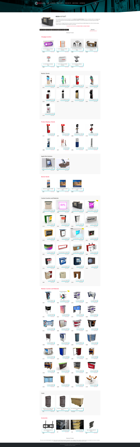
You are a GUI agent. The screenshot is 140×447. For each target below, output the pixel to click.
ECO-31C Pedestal (65, 266)
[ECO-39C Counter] (91, 233)
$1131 (87, 150)
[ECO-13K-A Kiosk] (62, 129)
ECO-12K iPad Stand (93, 85)
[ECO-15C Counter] (62, 275)
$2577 (58, 101)
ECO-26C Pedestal (65, 342)
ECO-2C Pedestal (65, 238)
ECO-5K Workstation (93, 99)
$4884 (44, 150)
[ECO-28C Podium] (77, 261)
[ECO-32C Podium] (77, 324)
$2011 (44, 316)
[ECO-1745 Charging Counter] (77, 205)
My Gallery (52, 3)
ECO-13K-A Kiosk (65, 134)
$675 (43, 411)
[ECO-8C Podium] (48, 275)
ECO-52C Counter (79, 224)
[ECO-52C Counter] (77, 219)
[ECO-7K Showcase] (77, 143)
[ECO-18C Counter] (62, 380)
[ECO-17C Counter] (91, 380)
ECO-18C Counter (65, 384)
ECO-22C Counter (94, 314)
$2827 (58, 240)
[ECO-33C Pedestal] (62, 219)
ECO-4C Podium (94, 342)
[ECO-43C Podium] (77, 309)
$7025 (58, 67)
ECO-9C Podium (94, 356)
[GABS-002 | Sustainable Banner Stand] (62, 183)
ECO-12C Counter (79, 370)
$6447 (58, 254)
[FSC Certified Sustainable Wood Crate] (77, 401)
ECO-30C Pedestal (51, 342)
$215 (43, 170)
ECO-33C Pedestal (65, 224)
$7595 (87, 226)
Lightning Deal (82, 3)
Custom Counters (55, 29)
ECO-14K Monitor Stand (64, 85)
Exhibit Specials (75, 3)
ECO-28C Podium (80, 266)
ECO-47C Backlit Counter (92, 210)
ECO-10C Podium (51, 370)
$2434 (58, 386)
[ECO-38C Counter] (48, 324)
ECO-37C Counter (51, 224)
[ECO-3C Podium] (91, 324)
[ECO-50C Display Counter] (62, 247)
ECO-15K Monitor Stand (50, 85)
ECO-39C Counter (94, 238)
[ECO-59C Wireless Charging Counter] (62, 44)
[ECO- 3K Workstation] (48, 143)
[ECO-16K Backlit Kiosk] (62, 295)
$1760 (87, 386)
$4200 (44, 212)
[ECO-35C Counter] (62, 324)
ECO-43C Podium (80, 314)
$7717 (44, 358)
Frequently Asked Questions (71, 26)
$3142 (72, 282)
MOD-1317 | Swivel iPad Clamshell (48, 168)
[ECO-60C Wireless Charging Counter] (48, 44)
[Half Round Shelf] (77, 425)
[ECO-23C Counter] (48, 352)
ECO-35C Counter (65, 328)
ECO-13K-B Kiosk (51, 134)
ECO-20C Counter (79, 384)
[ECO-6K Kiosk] (62, 143)
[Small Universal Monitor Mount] (91, 425)
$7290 (44, 372)
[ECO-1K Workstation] (48, 94)
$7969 (87, 52)
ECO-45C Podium (51, 314)
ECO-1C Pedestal (51, 300)
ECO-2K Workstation (64, 99)
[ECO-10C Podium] (48, 366)
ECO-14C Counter (51, 384)
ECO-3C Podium (94, 328)
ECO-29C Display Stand (79, 134)
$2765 (87, 268)
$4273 (58, 136)
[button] (67, 30)
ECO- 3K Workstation (50, 148)
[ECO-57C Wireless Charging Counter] (91, 44)
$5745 (58, 87)
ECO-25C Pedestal (79, 342)
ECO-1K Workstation (50, 99)
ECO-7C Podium (94, 266)
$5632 (58, 302)
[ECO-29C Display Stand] (77, 129)
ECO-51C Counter (94, 224)
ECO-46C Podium (94, 300)
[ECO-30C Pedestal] (48, 338)
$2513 (58, 282)
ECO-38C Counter (51, 328)
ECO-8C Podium (51, 280)
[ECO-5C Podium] (62, 352)
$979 (43, 191)
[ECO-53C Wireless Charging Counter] (77, 59)
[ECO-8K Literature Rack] (91, 143)
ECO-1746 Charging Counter (63, 210)
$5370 (44, 240)
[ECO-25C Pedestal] (77, 338)
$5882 (58, 330)
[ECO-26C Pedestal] (62, 338)
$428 (43, 433)
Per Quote (73, 411)
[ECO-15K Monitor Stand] (48, 80)
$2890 (72, 358)
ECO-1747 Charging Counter (49, 210)
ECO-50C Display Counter (63, 252)
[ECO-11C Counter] (62, 366)
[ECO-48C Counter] (48, 233)
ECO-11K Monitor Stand (50, 113)
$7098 (58, 372)
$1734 (87, 136)
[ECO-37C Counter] (48, 219)
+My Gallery (52, 51)
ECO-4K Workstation (79, 99)
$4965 (87, 372)
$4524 (58, 268)
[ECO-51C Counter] (91, 219)
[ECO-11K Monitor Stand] (48, 108)
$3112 (44, 268)
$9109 (44, 52)
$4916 (87, 240)
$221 (72, 432)
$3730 (44, 226)
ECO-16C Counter (79, 280)
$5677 (58, 150)
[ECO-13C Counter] (91, 366)
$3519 (72, 101)
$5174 (72, 87)
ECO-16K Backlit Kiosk (64, 300)
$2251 (44, 302)
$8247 (44, 254)
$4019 (72, 226)
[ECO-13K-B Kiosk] (48, 129)
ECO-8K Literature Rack (93, 148)
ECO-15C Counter (65, 280)
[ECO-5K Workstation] (91, 94)
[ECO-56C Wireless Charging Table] (48, 59)
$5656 (87, 101)
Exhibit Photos (59, 3)
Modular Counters (61, 29)
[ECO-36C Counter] (91, 247)
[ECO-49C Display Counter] (77, 247)
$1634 (87, 87)
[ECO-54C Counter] (48, 247)
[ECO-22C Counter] (91, 309)
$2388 (72, 136)
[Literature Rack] (62, 425)
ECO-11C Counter (65, 370)
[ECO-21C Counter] (77, 295)
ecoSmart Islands (86, 26)
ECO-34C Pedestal (51, 266)
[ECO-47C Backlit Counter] (91, 205)
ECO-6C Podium (80, 356)
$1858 (58, 344)
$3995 (58, 212)
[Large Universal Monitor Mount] (48, 425)
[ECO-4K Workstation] (77, 94)
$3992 (72, 330)
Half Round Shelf (79, 430)
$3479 (72, 302)
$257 (86, 433)
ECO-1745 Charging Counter (78, 210)
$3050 (58, 358)
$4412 (44, 67)
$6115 (44, 87)
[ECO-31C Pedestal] (62, 261)
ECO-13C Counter (94, 370)
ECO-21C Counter (79, 300)
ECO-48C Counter (51, 238)
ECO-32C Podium (80, 328)
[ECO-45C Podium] (48, 309)
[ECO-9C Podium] (91, 352)
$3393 (44, 101)
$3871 (58, 52)
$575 (58, 411)
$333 (58, 170)
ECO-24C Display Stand (93, 134)
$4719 (87, 302)
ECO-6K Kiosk (66, 148)
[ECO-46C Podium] (91, 295)
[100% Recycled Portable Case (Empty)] (62, 401)
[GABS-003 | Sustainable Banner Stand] (77, 183)
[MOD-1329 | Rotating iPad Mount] (62, 163)
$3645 (72, 372)
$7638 (72, 254)
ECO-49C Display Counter (78, 252)
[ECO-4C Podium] (91, 338)
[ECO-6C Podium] (77, 352)
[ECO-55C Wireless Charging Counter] (62, 59)
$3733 (44, 115)
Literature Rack (65, 430)
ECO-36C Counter (94, 252)
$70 (57, 432)
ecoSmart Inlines (80, 26)
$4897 (44, 282)
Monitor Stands (42, 29)
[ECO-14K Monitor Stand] (62, 80)
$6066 (87, 254)
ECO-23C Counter (51, 356)
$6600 (72, 212)
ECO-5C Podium (65, 356)
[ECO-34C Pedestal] (48, 261)
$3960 (72, 150)
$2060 (72, 52)
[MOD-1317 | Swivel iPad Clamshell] (48, 163)
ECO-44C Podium (65, 314)
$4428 (87, 316)
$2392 (87, 330)
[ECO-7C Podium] (91, 261)
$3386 (87, 344)
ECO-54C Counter (51, 252)
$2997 (58, 226)
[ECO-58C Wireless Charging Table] (77, 44)
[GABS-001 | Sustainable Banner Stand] (48, 183)
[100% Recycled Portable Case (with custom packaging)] (48, 401)
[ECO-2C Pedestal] (62, 233)
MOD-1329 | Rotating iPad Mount (62, 168)
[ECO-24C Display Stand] (91, 129)
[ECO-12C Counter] (77, 366)
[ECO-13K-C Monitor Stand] (77, 80)
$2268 (44, 344)
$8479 (72, 240)
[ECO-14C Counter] (48, 380)
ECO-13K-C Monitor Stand (78, 85)
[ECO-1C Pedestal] (48, 295)
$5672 (72, 268)
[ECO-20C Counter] (77, 380)
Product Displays (48, 29)
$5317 (44, 136)
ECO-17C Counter (94, 384)
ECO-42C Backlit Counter (78, 238)
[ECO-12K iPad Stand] (91, 80)
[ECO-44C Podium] (62, 309)
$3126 (72, 67)
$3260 (87, 212)
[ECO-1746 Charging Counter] (62, 205)
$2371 (72, 316)
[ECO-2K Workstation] (62, 94)
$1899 (58, 191)
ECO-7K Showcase (80, 148)
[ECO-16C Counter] (77, 275)
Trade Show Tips (68, 3)
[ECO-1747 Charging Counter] (48, 205)
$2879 (72, 191)
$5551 (44, 330)
